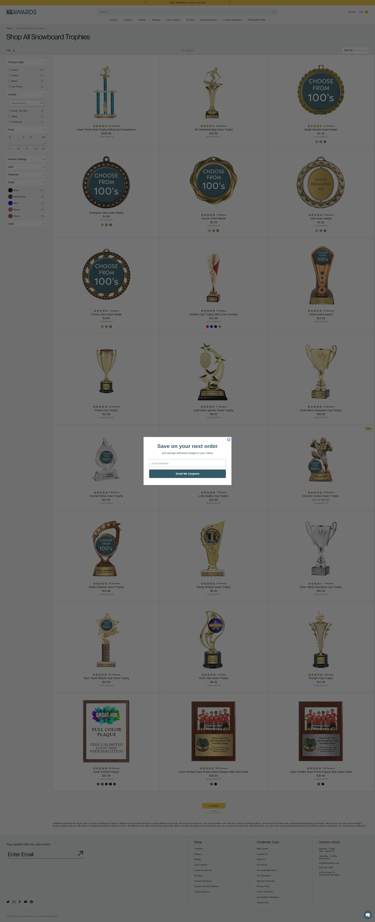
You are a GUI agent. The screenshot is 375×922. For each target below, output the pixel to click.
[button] (368, 915)
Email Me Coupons (187, 473)
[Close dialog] (228, 439)
